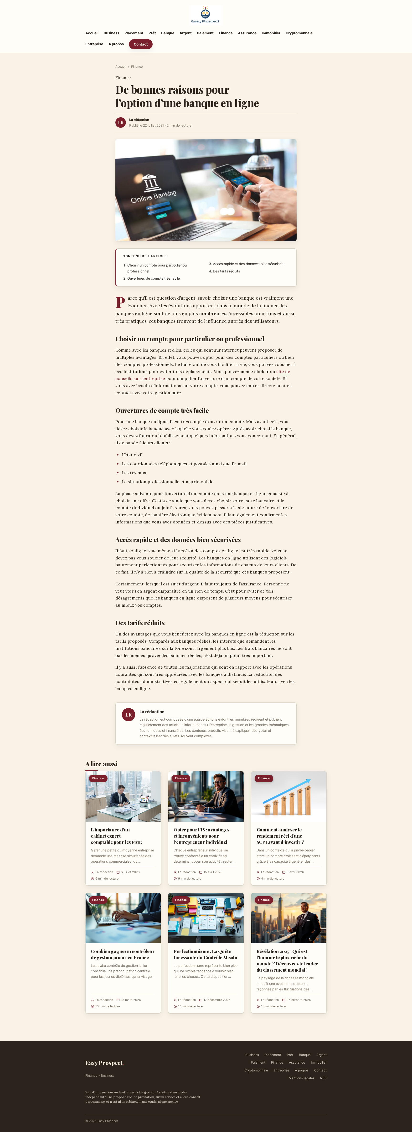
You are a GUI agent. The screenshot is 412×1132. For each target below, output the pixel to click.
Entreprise (94, 44)
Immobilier (271, 33)
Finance (226, 33)
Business (111, 33)
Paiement (205, 33)
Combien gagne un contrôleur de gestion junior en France (123, 954)
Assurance (247, 33)
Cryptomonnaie (299, 33)
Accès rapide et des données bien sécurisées (249, 264)
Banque (167, 33)
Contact (141, 44)
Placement (133, 33)
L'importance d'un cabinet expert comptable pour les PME (116, 835)
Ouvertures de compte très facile (153, 278)
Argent (186, 33)
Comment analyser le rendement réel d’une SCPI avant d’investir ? (280, 835)
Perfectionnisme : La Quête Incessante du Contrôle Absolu (205, 954)
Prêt (152, 33)
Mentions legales (301, 1078)
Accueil (91, 33)
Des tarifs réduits (226, 271)
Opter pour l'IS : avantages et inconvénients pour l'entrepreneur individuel (201, 835)
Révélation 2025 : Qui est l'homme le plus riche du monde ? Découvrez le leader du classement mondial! (287, 960)
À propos (116, 44)
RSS (323, 1078)
